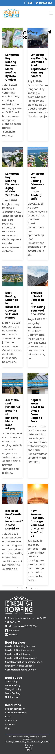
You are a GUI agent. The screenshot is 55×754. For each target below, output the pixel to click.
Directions (45, 3)
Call (30, 3)
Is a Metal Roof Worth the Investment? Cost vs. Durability (14, 519)
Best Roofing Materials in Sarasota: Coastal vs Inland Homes (12, 305)
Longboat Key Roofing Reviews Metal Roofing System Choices (12, 67)
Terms (29, 750)
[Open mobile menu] (51, 13)
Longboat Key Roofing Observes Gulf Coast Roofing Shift (37, 186)
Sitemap (29, 745)
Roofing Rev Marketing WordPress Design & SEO (27, 741)
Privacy (28, 747)
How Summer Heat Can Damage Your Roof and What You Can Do (37, 523)
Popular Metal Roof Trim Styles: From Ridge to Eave (37, 410)
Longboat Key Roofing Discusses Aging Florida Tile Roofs (12, 184)
